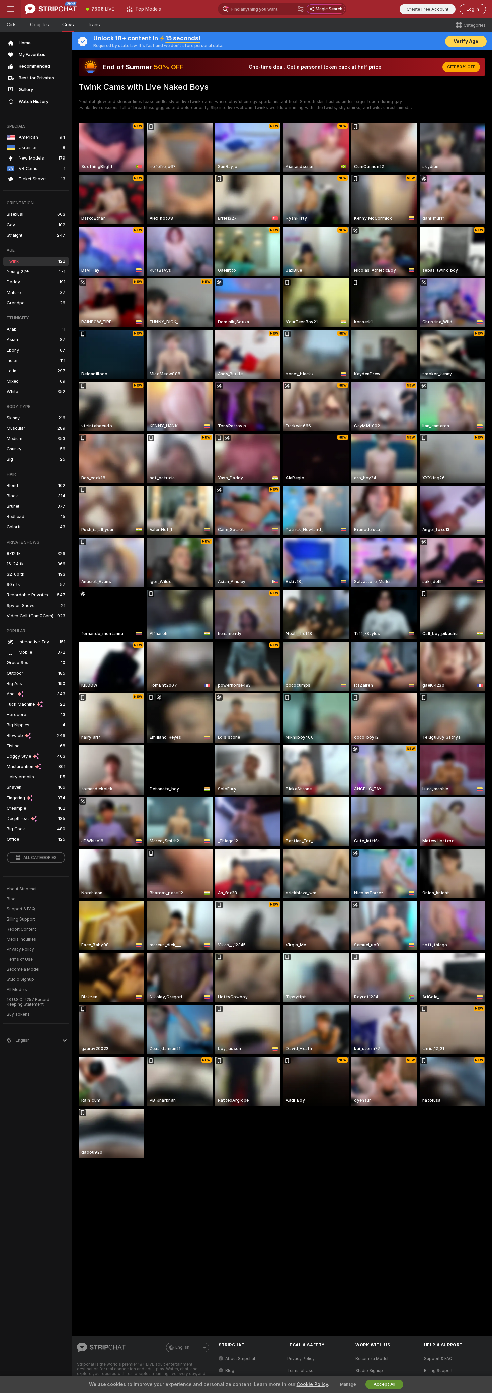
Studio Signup (20, 979)
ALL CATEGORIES (40, 857)
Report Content (21, 929)
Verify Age (466, 41)
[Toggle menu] (10, 9)
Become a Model (23, 969)
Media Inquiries (21, 939)
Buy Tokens (18, 1014)
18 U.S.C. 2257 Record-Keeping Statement (29, 1002)
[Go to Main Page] (50, 9)
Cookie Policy (312, 1384)
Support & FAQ (21, 909)
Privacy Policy (20, 949)
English (182, 1347)
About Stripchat (22, 889)
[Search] (300, 9)
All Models (17, 989)
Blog (11, 899)
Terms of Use (20, 959)
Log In (473, 9)
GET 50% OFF (461, 67)
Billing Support (21, 919)
